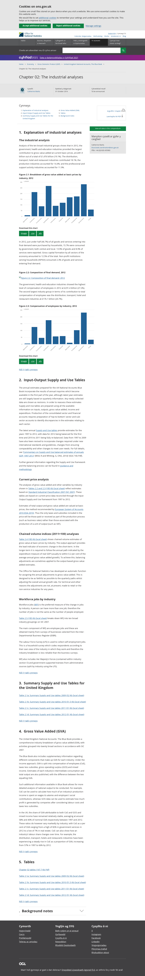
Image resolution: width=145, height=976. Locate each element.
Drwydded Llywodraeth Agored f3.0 (78, 970)
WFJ (36, 604)
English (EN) (112, 33)
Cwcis (21, 934)
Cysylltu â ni (61, 938)
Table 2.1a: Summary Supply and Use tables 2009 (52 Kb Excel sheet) (51, 695)
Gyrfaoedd (60, 934)
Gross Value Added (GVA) (70, 110)
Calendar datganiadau (82, 36)
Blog (124, 36)
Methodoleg (97, 36)
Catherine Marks (33, 91)
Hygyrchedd (24, 930)
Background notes (67, 116)
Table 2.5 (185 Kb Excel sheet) (33, 618)
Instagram (96, 934)
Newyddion (60, 941)
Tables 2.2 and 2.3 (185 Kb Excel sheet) (46, 488)
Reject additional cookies (68, 25)
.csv (32, 233)
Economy (30, 64)
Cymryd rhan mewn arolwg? (115, 41)
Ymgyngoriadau (99, 945)
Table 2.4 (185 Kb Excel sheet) (33, 539)
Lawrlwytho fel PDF (114, 116)
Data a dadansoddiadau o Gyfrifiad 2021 (59, 57)
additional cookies (47, 17)
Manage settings (93, 25)
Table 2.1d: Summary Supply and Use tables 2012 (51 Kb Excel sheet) (51, 714)
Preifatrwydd (25, 938)
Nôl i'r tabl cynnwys (28, 369)
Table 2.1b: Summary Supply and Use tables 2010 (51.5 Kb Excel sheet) (52, 701)
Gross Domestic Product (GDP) (48, 64)
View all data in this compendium (108, 128)
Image (24, 233)
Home (21, 64)
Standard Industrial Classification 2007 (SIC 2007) (51, 492)
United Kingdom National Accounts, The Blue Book (83, 64)
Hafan (23, 40)
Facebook (96, 938)
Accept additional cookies (35, 25)
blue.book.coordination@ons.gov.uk (105, 147)
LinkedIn (96, 941)
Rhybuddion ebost (100, 952)
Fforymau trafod (99, 949)
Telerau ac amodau (28, 941)
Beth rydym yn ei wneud (66, 930)
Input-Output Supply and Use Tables (36, 113)
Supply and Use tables (46, 430)
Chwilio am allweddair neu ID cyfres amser (37, 50)
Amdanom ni (116, 36)
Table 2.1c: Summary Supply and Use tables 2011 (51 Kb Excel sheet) (51, 708)
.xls (40, 233)
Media (106, 36)
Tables (63, 113)
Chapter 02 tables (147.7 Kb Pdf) (34, 869)
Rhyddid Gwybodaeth (65, 945)
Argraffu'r (114, 111)
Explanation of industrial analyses (35, 110)
